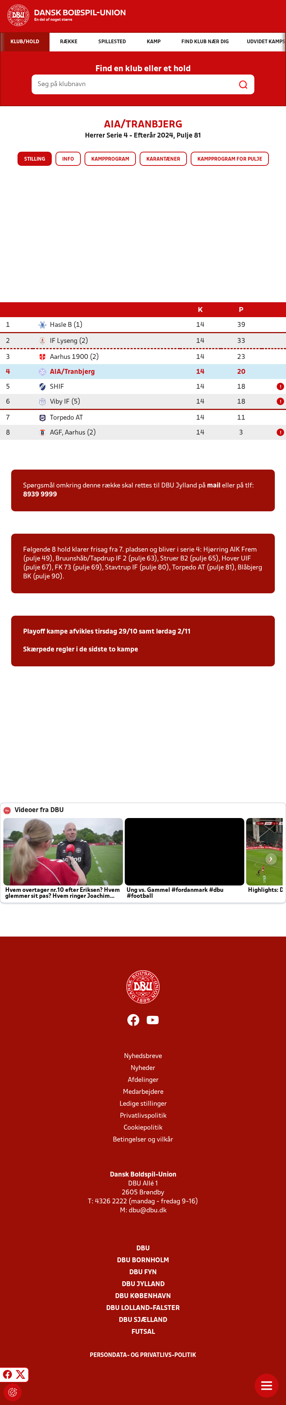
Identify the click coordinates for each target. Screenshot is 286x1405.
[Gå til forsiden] (62, 15)
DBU (143, 1248)
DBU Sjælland (143, 1320)
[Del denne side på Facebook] (7, 1376)
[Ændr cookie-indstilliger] (13, 1392)
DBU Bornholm (143, 1260)
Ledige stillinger (143, 1104)
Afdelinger (143, 1080)
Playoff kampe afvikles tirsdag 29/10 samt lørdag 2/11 (107, 632)
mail (213, 486)
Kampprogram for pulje (229, 159)
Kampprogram (110, 159)
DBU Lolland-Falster (143, 1308)
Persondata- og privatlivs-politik (143, 1355)
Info (68, 159)
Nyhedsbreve (143, 1056)
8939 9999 (40, 495)
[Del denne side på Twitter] (20, 1376)
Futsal (143, 1332)
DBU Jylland (143, 1284)
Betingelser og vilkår (143, 1140)
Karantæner (163, 159)
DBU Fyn (143, 1272)
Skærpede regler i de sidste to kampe (80, 650)
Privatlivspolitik (143, 1116)
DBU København (143, 1296)
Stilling (34, 159)
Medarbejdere (143, 1092)
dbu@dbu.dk (147, 1210)
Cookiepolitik (143, 1128)
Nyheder (143, 1068)
